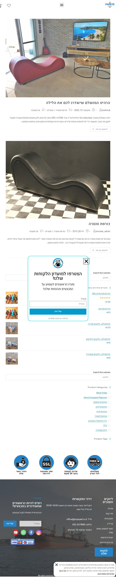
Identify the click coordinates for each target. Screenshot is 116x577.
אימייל (83, 299)
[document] (58, 288)
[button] (86, 261)
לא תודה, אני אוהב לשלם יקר (58, 318)
